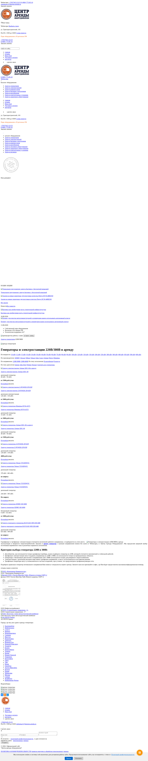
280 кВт (109, 354)
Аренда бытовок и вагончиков (15, 91)
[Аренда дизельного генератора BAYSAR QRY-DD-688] (20, 523)
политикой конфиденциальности (22, 739)
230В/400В (24, 361)
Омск (7, 660)
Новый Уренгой (10, 655)
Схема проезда (21, 33)
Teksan (33, 358)
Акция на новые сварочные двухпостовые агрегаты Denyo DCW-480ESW (26, 299)
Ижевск (7, 631)
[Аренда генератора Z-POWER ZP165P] (15, 444)
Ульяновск (8, 657)
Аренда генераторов (12, 86)
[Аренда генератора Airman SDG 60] (17, 425)
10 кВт (13, 354)
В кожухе (57, 361)
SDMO (17, 358)
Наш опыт (8, 56)
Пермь (7, 671)
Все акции (4, 303)
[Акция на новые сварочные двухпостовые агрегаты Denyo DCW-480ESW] (27, 296)
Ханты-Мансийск (11, 668)
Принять (68, 758)
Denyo (51, 358)
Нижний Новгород (11, 644)
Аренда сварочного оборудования (16, 97)
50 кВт (48, 354)
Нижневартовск (10, 633)
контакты (8, 59)
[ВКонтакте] (2, 695)
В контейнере (48, 361)
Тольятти (8, 646)
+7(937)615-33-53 (15, 2)
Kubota (17, 365)
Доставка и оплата (11, 57)
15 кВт (23, 354)
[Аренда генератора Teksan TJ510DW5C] (15, 463)
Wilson (28, 358)
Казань (7, 648)
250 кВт (103, 354)
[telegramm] (8, 727)
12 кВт (18, 354)
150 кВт (91, 354)
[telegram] (8, 46)
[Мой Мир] (7, 695)
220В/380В (16, 361)
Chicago (22, 358)
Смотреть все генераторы (46, 365)
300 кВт (115, 354)
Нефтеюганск (9, 628)
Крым (7, 664)
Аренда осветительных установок (16, 95)
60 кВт (53, 354)
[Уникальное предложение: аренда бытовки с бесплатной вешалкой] (25, 289)
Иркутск (8, 637)
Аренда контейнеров (12, 93)
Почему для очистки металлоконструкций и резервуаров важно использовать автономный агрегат (35, 322)
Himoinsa (57, 358)
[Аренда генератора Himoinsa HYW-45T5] (15, 406)
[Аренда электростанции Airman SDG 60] (18, 368)
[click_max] (4, 46)
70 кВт (58, 354)
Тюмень (7, 651)
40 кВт (43, 354)
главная (7, 52)
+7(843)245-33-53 (7, 722)
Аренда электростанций (13, 88)
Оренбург (8, 666)
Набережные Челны (12, 680)
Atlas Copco (39, 358)
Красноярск (9, 659)
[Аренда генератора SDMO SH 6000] (14, 504)
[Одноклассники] (5, 695)
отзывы (7, 54)
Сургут (7, 630)
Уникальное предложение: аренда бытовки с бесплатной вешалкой (24, 292)
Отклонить (78, 758)
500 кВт (132, 354)
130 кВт (86, 354)
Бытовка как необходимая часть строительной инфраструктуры (22, 313)
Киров (7, 653)
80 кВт (63, 354)
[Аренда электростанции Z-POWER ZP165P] (16, 387)
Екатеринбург (9, 626)
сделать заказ (11, 62)
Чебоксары (4, 79)
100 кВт (74, 354)
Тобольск (8, 640)
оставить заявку (29, 335)
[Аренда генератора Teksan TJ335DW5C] (15, 483)
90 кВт (68, 354)
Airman (46, 358)
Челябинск (8, 678)
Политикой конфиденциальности (122, 754)
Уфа (6, 662)
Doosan (34, 365)
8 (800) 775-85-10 (27, 2)
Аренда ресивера (11, 152)
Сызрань (8, 635)
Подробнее (4, 384)
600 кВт (138, 354)
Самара (7, 677)
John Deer (23, 365)
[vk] (2, 46)
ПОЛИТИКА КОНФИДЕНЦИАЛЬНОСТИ (16, 751)
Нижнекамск (9, 639)
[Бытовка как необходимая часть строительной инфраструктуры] (23, 309)
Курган (7, 669)
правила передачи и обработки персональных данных (50, 751)
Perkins (29, 365)
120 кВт (80, 354)
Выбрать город (14, 26)
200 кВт (97, 354)
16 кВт (28, 354)
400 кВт (121, 354)
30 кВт (38, 354)
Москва (7, 675)
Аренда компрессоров (12, 89)
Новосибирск (9, 649)
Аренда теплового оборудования (16, 147)
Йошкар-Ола (9, 642)
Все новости (11, 306)
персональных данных (20, 740)
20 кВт (33, 354)
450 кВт (126, 354)
